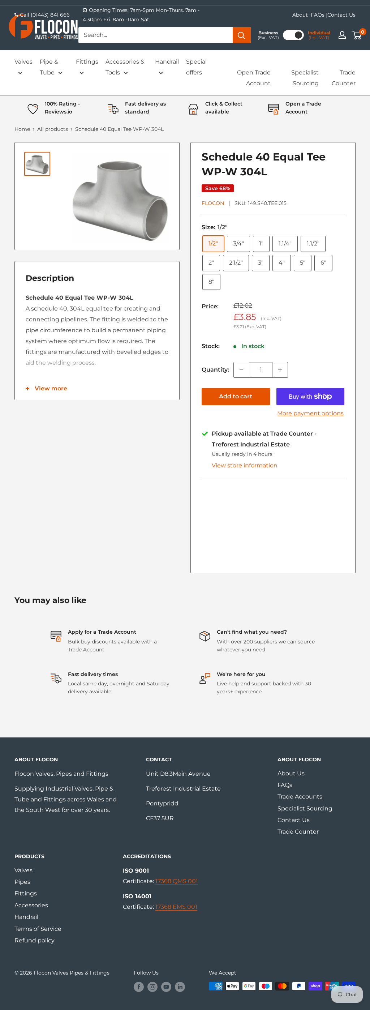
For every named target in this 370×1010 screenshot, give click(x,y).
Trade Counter (344, 78)
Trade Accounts (300, 796)
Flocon (213, 203)
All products (52, 129)
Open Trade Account (254, 78)
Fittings (87, 61)
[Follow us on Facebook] (139, 987)
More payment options (310, 413)
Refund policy (34, 940)
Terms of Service (37, 928)
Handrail (167, 61)
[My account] (342, 35)
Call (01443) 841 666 (45, 15)
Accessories (31, 905)
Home (22, 129)
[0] (356, 35)
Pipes (22, 881)
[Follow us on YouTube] (166, 987)
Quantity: (215, 369)
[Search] (242, 35)
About (300, 15)
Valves (23, 61)
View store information (245, 465)
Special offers (196, 67)
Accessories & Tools (125, 67)
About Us (291, 773)
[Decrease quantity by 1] (241, 369)
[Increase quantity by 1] (280, 369)
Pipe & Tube (49, 67)
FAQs (317, 15)
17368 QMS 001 (176, 881)
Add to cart (235, 396)
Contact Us (341, 15)
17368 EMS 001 (176, 906)
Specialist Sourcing (304, 78)
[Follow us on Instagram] (152, 987)
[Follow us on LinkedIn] (180, 987)
